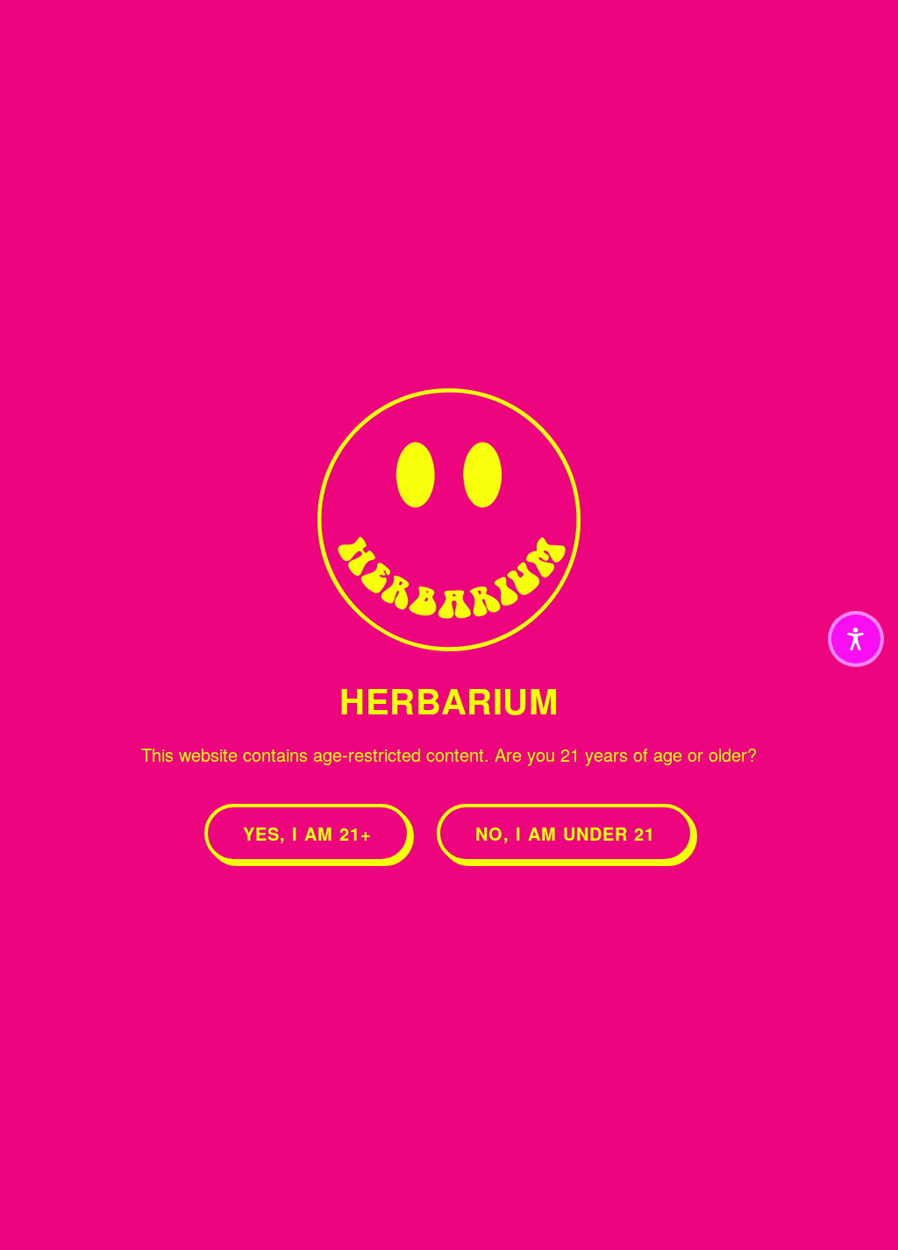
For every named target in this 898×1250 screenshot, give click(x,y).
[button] (856, 639)
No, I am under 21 (565, 833)
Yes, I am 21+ (307, 833)
